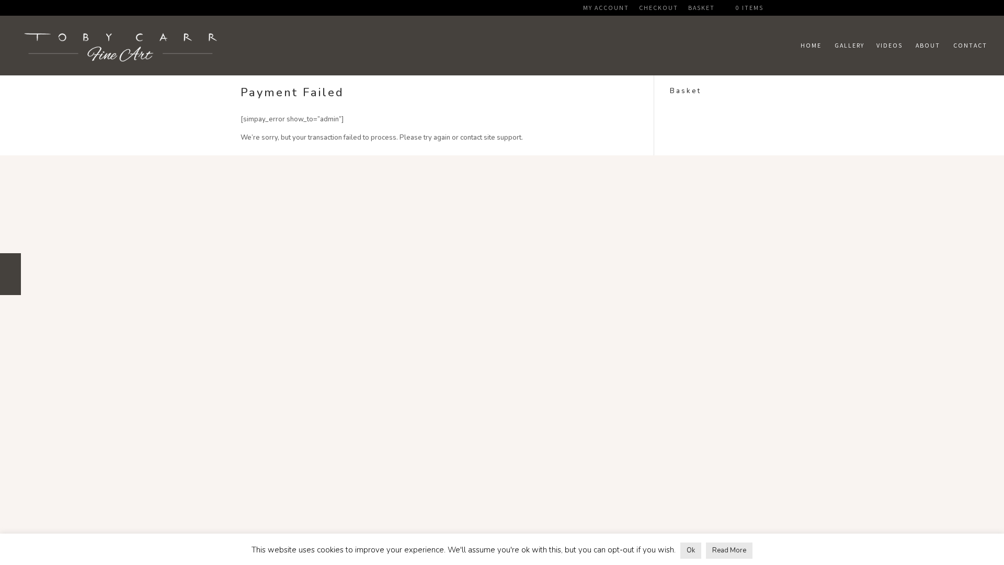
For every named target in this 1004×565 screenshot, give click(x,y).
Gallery (849, 45)
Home (811, 45)
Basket (701, 8)
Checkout (658, 8)
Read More (729, 550)
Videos (889, 45)
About (928, 45)
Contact (970, 45)
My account (606, 8)
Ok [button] (691, 550)
